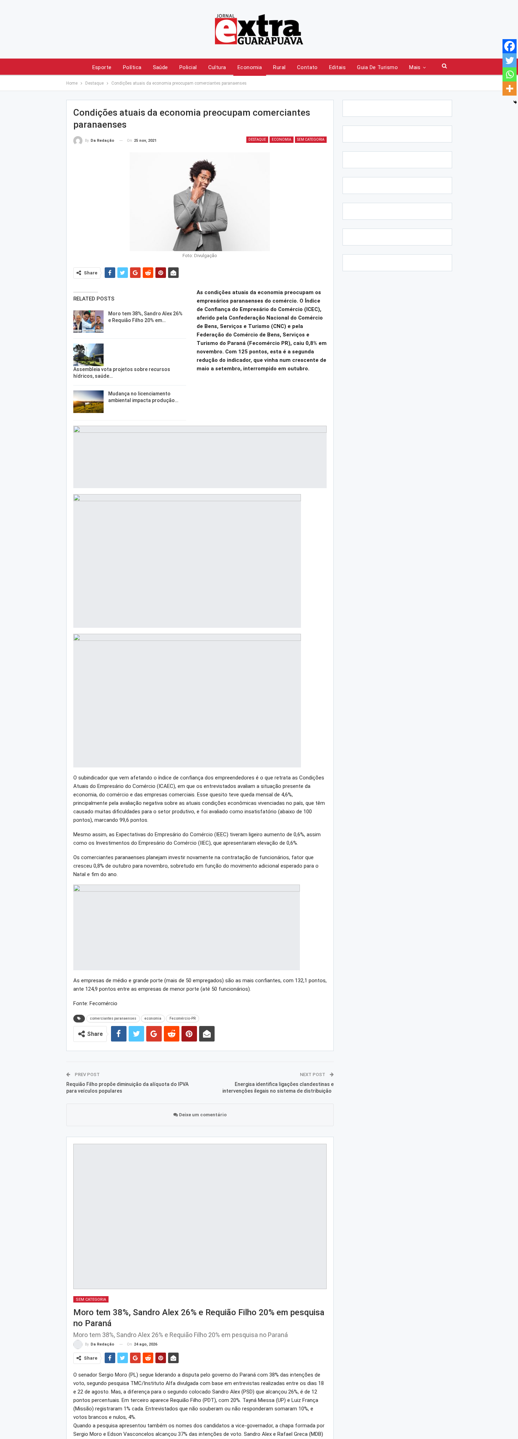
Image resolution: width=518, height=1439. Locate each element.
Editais (337, 67)
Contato (307, 67)
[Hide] (515, 102)
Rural (279, 67)
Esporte (102, 67)
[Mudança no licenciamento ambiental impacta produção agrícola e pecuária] (88, 401)
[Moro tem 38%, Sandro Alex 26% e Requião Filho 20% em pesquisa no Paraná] (88, 321)
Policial (188, 67)
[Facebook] (509, 46)
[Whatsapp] (509, 74)
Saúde (160, 67)
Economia (250, 67)
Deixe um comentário (202, 1114)
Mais (415, 67)
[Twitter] (509, 60)
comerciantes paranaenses (113, 1018)
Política (132, 67)
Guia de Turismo (377, 67)
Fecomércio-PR (182, 1018)
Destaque (257, 139)
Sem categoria (311, 139)
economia (152, 1018)
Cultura (217, 67)
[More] (509, 88)
